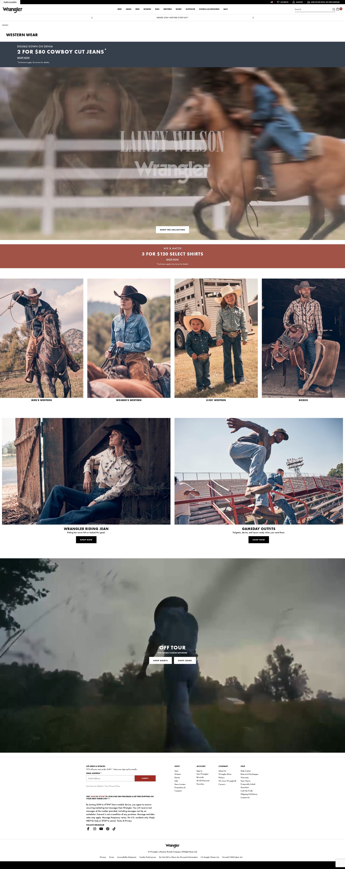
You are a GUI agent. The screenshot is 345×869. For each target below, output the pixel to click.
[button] (274, 2)
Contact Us (245, 797)
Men (176, 771)
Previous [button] (92, 18)
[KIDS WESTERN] (216, 346)
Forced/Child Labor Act (232, 857)
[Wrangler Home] (12, 10)
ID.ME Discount (203, 780)
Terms (119, 820)
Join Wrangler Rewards (203, 775)
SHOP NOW (23, 57)
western (5, 25)
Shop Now (86, 539)
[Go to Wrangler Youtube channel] (101, 829)
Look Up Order (247, 791)
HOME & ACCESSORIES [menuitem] (209, 9)
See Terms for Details (94, 786)
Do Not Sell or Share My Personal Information (178, 857)
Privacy (128, 820)
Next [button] (253, 18)
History (222, 777)
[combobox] (315, 9)
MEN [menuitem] (137, 9)
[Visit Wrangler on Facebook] (88, 829)
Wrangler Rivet (225, 774)
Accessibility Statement (126, 857)
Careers (222, 784)
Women (178, 774)
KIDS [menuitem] (157, 9)
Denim (177, 777)
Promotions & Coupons (180, 789)
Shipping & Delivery (249, 794)
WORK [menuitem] (179, 9)
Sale (176, 781)
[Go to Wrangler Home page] (173, 845)
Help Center (246, 771)
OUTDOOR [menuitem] (190, 9)
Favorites (200, 784)
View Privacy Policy (112, 786)
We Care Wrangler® (227, 781)
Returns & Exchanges (249, 774)
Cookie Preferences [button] (147, 857)
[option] (172, 18)
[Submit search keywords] (333, 9)
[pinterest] (108, 829)
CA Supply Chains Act (210, 857)
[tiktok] (114, 829)
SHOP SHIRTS (160, 660)
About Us (222, 771)
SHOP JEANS (185, 660)
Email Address (93, 773)
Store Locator (180, 784)
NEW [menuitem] (120, 9)
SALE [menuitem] (225, 9)
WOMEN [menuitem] (147, 9)
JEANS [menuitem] (128, 9)
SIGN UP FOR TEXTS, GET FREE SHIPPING (325, 2)
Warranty (245, 777)
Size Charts (245, 781)
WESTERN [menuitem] (167, 9)
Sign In (199, 771)
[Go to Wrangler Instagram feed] (95, 829)
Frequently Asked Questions (248, 786)
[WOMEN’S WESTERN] (129, 346)
